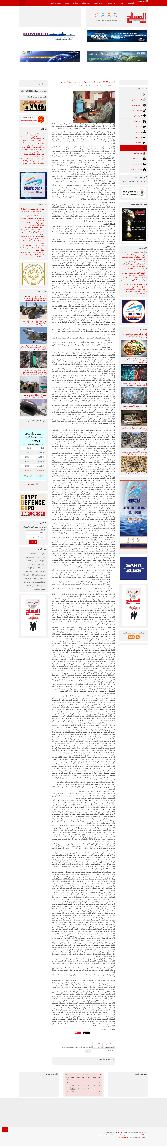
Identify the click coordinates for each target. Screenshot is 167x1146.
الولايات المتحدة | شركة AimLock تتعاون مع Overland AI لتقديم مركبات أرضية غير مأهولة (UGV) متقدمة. (34, 298)
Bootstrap (100, 1135)
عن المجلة (111, 3)
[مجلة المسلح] (143, 1)
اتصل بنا (75, 3)
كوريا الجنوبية (41, 578)
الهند (27, 575)
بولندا (32, 585)
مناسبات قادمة (55, 3)
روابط (67, 3)
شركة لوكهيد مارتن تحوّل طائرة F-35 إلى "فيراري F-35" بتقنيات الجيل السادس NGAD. (34, 323)
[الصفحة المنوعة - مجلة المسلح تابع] (33, 105)
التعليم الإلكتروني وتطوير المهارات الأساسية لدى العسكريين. (86, 81)
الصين (43, 564)
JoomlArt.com (118, 1132)
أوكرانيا (32, 557)
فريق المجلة (98, 3)
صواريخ (28, 578)
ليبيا (44, 561)
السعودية (42, 585)
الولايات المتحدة (40, 554)
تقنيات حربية (41, 589)
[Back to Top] (5, 1129)
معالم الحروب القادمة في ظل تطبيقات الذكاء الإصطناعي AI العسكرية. (134, 384)
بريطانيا (34, 561)
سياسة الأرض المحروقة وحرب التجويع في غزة (134, 429)
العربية (40, 84)
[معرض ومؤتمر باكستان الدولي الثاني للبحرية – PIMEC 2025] (33, 185)
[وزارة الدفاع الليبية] (134, 193)
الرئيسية (131, 3)
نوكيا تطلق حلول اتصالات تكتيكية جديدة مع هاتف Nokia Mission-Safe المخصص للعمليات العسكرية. (33, 347)
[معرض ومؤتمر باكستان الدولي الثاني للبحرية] (133, 311)
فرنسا (43, 568)
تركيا (33, 564)
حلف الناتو (41, 571)
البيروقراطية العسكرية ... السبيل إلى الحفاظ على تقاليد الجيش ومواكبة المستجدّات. (135, 335)
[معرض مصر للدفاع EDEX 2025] (33, 505)
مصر (30, 571)
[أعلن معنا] (33, 615)
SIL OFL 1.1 (144, 1137)
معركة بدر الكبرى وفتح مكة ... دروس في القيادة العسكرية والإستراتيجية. (134, 453)
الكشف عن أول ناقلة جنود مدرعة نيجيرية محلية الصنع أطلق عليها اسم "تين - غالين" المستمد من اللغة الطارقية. (33, 372)
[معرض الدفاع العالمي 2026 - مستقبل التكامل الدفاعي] (50, 56)
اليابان (28, 582)
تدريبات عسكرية (40, 575)
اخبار (122, 3)
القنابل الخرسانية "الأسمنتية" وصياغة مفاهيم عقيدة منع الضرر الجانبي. (135, 407)
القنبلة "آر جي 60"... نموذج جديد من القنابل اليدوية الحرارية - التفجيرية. (35, 396)
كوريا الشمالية (40, 582)
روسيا (43, 557)
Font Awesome (123, 1137)
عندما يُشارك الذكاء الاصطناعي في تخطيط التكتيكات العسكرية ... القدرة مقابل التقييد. (135, 360)
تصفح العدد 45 (140, 239)
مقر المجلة (86, 3)
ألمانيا (33, 568)
